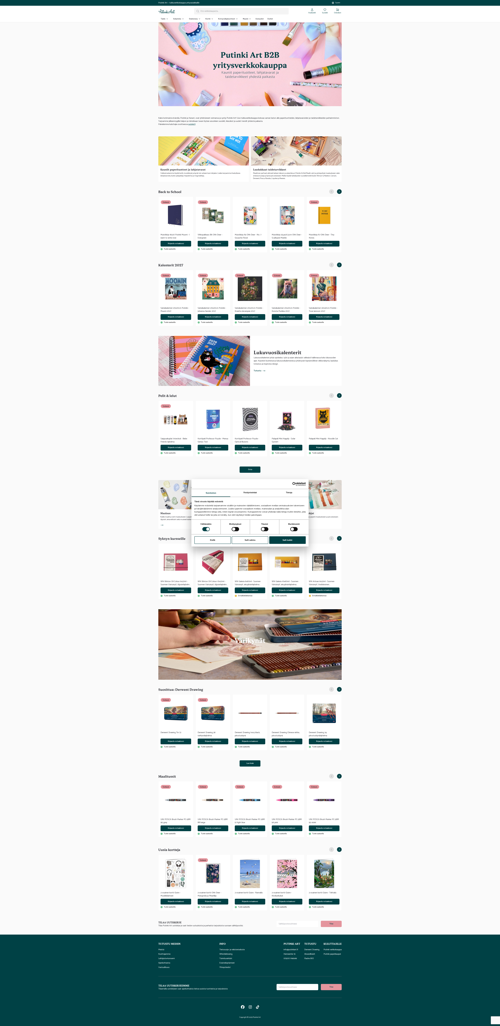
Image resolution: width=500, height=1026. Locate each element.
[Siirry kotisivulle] (166, 11)
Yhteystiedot (225, 967)
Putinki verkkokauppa (333, 949)
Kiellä (212, 540)
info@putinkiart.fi (291, 949)
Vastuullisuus (164, 967)
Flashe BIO (309, 958)
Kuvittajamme (164, 954)
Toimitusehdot (225, 958)
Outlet (270, 18)
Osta (250, 469)
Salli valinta (250, 540)
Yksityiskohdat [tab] (250, 492)
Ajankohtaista (164, 963)
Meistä (161, 949)
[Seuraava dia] (339, 191)
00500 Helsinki (290, 958)
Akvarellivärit (309, 954)
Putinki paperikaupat (332, 954)
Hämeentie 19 (289, 954)
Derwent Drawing (311, 949)
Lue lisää (250, 763)
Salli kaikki (287, 540)
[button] (186, 944)
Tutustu (257, 370)
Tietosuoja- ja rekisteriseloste (232, 949)
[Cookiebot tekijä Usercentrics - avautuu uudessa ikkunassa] (294, 484)
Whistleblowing (225, 954)
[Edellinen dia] (331, 191)
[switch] (235, 529)
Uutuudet (259, 18)
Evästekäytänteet (227, 963)
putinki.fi (191, 124)
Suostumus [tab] (211, 493)
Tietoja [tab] (289, 492)
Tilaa (331, 923)
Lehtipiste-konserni (166, 958)
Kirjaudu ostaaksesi (176, 243)
